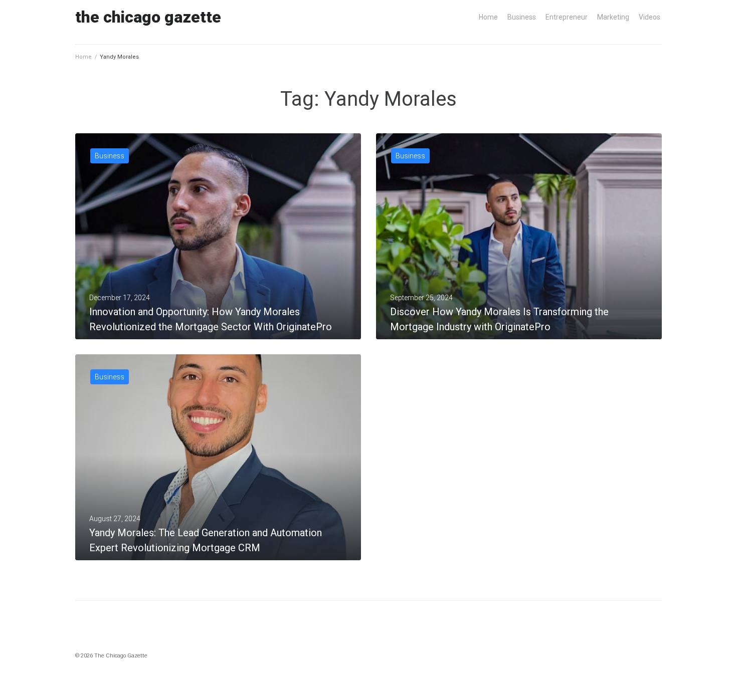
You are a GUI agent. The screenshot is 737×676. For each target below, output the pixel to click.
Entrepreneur (566, 17)
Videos (649, 17)
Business (521, 17)
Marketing (613, 17)
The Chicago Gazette (148, 17)
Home (488, 17)
